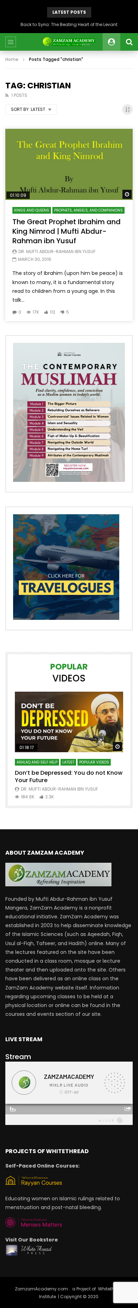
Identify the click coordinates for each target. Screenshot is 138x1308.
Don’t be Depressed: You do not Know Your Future (68, 777)
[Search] (129, 42)
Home (11, 59)
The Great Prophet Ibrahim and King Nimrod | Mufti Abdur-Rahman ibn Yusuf (66, 231)
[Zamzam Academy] (69, 42)
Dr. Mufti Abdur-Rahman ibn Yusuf (57, 251)
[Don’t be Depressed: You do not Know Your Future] (69, 722)
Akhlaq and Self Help (37, 762)
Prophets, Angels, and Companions (88, 210)
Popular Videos (94, 762)
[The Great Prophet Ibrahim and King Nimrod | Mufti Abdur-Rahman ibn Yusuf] (69, 164)
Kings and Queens (31, 210)
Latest (68, 762)
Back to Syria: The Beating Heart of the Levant (69, 24)
